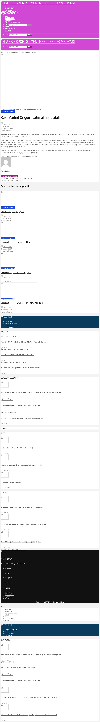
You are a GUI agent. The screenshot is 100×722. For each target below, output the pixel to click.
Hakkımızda (9, 8)
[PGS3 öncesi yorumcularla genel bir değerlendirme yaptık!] (5, 460)
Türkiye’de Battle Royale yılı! (11, 482)
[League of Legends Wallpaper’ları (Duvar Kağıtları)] (19, 297)
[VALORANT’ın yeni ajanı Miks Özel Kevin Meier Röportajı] (13, 362)
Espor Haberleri (6, 109)
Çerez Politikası (9, 595)
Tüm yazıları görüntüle (9, 176)
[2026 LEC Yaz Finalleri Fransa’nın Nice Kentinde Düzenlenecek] (8, 413)
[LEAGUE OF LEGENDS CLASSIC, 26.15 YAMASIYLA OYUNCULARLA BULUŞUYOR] (5, 692)
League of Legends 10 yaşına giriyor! (16, 272)
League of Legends (12, 22)
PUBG (7, 26)
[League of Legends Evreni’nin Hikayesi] (19, 236)
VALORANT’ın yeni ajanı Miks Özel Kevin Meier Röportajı (20, 368)
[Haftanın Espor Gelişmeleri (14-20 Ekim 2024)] (5, 442)
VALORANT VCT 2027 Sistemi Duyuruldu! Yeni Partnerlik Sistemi (23, 342)
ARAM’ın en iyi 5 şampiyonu (12, 211)
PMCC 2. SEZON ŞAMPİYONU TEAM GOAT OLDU (18, 667)
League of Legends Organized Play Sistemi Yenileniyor (20, 405)
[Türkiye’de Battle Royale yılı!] (5, 477)
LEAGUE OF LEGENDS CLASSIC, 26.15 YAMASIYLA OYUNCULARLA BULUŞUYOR (29, 697)
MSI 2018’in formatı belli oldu (11, 549)
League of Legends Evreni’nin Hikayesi (16, 242)
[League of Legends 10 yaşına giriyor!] (19, 266)
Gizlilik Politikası (9, 593)
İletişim (8, 31)
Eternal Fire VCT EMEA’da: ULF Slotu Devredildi (17, 355)
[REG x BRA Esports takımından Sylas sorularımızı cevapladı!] (5, 502)
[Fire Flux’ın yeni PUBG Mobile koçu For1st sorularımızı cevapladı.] (5, 519)
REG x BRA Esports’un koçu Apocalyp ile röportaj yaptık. (21, 542)
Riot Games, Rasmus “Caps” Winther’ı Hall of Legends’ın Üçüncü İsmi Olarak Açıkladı (31, 392)
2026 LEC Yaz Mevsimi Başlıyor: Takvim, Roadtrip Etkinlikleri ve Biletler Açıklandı (29, 715)
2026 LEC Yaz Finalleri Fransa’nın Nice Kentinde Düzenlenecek (22, 418)
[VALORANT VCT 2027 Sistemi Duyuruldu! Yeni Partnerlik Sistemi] (8, 336)
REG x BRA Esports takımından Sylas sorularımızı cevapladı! (22, 507)
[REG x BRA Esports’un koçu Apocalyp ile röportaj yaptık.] (5, 536)
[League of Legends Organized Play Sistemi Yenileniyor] (7, 400)
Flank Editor (7, 124)
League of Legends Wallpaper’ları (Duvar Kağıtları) (22, 303)
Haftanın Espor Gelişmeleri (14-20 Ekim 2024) (17, 448)
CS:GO (7, 24)
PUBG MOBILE (10, 29)
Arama (29, 25)
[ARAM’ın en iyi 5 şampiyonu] (13, 205)
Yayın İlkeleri (8, 597)
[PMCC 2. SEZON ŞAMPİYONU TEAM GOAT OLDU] (7, 662)
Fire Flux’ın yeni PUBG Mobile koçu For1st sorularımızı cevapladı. (23, 524)
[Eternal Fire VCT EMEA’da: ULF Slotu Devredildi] (15, 349)
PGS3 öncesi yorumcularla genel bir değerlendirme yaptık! (21, 465)
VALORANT (9, 10)
